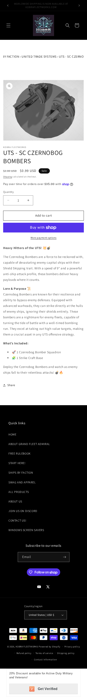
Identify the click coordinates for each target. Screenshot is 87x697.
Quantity (8, 192)
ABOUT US (15, 501)
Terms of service (44, 653)
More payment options (44, 237)
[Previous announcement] (7, 5)
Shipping (7, 176)
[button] (8, 25)
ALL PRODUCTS (18, 492)
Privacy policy (72, 646)
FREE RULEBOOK (19, 453)
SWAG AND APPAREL (22, 482)
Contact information (45, 659)
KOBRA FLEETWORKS (27, 646)
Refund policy (23, 653)
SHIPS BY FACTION (20, 472)
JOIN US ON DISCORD (22, 511)
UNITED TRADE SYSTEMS (39, 56)
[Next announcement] (79, 5)
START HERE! (17, 463)
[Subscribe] (64, 557)
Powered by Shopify (49, 646)
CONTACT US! (17, 520)
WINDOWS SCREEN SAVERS (26, 530)
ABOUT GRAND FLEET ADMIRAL (29, 444)
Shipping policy (66, 653)
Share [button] (11, 385)
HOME (12, 434)
